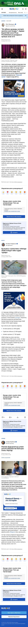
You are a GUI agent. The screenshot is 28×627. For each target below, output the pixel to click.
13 (11, 560)
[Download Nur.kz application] (14, 3)
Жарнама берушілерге (14, 616)
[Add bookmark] (25, 417)
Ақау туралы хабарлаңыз (14, 612)
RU (23, 9)
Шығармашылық (13, 12)
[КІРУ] (25, 9)
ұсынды (17, 317)
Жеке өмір (20, 12)
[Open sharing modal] (18, 417)
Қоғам (2, 240)
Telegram (12, 532)
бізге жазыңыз (18, 182)
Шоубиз (3, 12)
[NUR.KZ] (14, 9)
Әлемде (3, 438)
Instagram (15, 232)
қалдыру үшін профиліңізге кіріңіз (12, 211)
